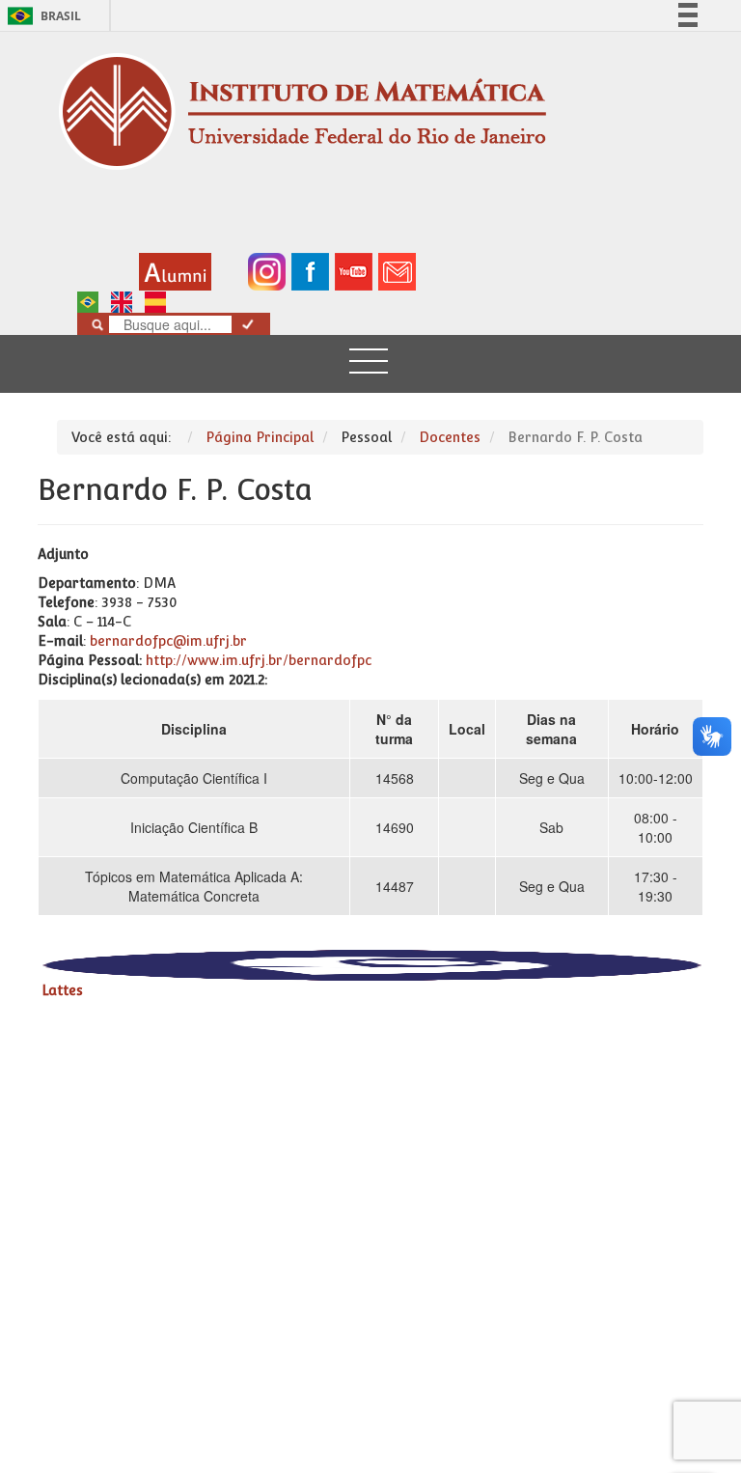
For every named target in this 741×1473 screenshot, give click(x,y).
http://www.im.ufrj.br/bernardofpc (258, 660)
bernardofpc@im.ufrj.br (168, 641)
